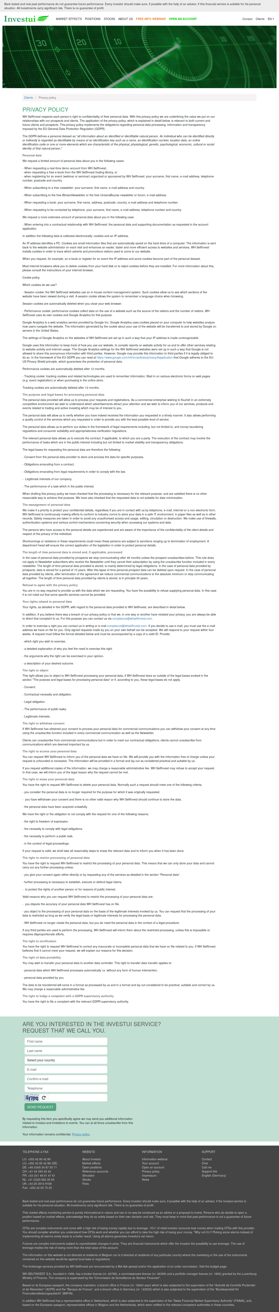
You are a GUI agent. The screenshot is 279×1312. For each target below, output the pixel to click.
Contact (247, 19)
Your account (150, 1163)
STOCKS (109, 19)
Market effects (91, 1163)
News (145, 1179)
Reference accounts (95, 1171)
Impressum (149, 1175)
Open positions (92, 1167)
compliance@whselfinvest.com (132, 618)
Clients (260, 19)
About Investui (91, 1159)
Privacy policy (151, 1171)
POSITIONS (92, 19)
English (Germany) (214, 1175)
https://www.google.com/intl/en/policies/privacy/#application (135, 357)
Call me (207, 1167)
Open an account (153, 1167)
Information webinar (155, 1159)
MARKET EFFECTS (69, 19)
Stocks (86, 1179)
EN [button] (270, 19)
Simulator (88, 1175)
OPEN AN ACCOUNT (183, 19)
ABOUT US (125, 19)
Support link (209, 1171)
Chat (205, 1163)
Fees (85, 1183)
